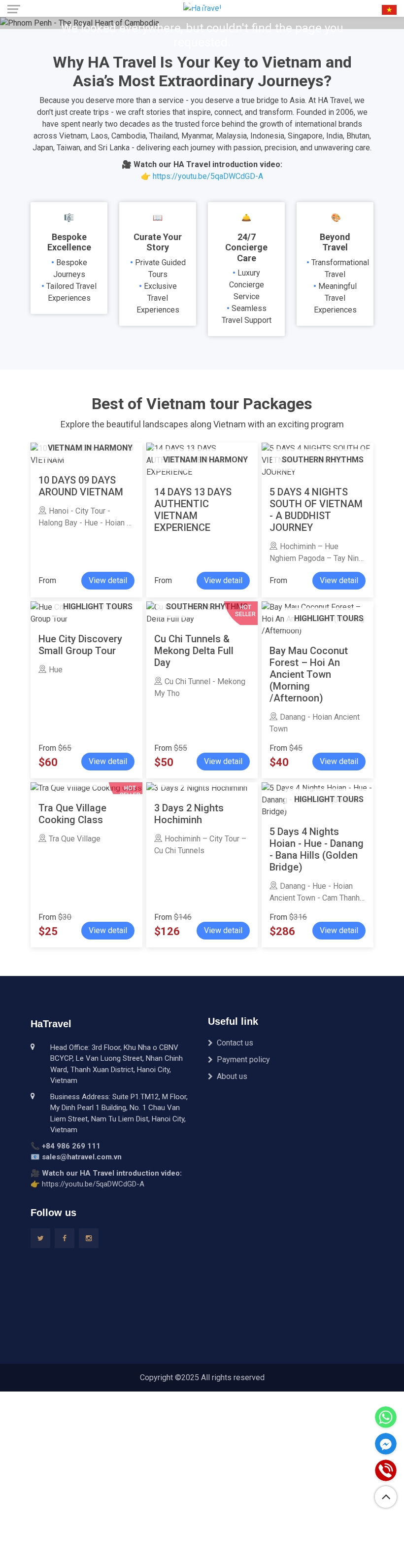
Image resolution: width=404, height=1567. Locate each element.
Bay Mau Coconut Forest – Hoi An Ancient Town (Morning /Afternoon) (308, 674)
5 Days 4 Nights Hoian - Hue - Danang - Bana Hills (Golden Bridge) (316, 849)
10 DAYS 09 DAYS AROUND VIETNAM (80, 486)
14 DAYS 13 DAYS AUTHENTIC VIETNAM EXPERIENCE (193, 509)
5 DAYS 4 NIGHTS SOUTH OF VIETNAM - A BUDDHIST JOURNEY (316, 509)
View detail (108, 580)
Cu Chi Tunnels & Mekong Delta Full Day (194, 650)
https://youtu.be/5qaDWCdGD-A (208, 176)
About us (232, 1076)
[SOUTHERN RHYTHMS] (196, 788)
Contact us (235, 1042)
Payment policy (243, 1059)
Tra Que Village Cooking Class (72, 814)
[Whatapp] (386, 1417)
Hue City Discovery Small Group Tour (80, 645)
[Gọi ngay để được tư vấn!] (386, 1470)
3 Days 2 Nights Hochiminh (189, 814)
